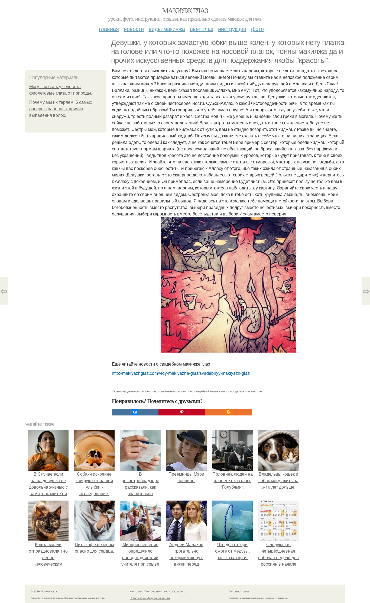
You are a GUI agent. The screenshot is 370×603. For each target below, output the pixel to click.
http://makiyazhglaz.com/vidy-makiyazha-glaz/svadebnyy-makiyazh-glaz (181, 373)
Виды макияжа (167, 29)
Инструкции (232, 29)
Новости (134, 29)
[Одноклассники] (228, 412)
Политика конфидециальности (150, 598)
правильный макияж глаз (175, 391)
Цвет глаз (201, 29)
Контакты (136, 591)
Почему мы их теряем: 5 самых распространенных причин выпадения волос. (60, 109)
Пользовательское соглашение (164, 591)
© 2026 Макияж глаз (44, 591)
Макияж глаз (185, 10)
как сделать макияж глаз (245, 391)
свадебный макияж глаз (210, 391)
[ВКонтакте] (135, 412)
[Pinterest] (181, 412)
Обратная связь (239, 591)
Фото (257, 29)
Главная (109, 29)
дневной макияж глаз (141, 391)
